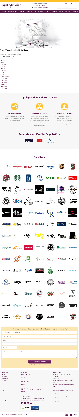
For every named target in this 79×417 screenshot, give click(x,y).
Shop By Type (3, 11)
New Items (7, 14)
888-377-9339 (27, 395)
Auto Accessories (30, 11)
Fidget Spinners (5, 76)
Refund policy (5, 400)
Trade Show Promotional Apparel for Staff (63, 400)
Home (3, 384)
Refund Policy (21, 414)
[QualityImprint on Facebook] (25, 403)
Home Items (60, 11)
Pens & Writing (75, 11)
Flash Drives (4, 80)
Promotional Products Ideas (8, 394)
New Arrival (4, 88)
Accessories (22, 11)
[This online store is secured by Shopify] (25, 408)
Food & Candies (53, 11)
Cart (76, 14)
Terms (26, 414)
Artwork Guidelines (6, 392)
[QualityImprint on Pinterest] (28, 403)
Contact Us (4, 388)
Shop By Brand (11, 11)
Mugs (2, 62)
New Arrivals (5, 378)
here (20, 54)
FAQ (3, 390)
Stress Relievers (5, 78)
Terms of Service (6, 398)
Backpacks (3, 64)
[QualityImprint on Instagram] (31, 403)
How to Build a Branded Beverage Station (63, 380)
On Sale (2, 14)
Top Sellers (4, 86)
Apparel (16, 11)
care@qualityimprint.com (42, 7)
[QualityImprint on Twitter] (22, 403)
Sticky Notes (4, 82)
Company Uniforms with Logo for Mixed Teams (64, 396)
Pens (2, 72)
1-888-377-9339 (39, 5)
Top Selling (13, 14)
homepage (11, 58)
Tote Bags (3, 68)
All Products (4, 380)
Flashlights (3, 70)
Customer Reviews (6, 396)
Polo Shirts (3, 66)
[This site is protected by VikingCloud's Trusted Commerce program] (35, 408)
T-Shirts (3, 60)
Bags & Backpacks (39, 11)
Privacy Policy (13, 414)
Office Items (67, 11)
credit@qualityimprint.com (38, 398)
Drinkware (46, 11)
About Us (4, 386)
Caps (2, 74)
